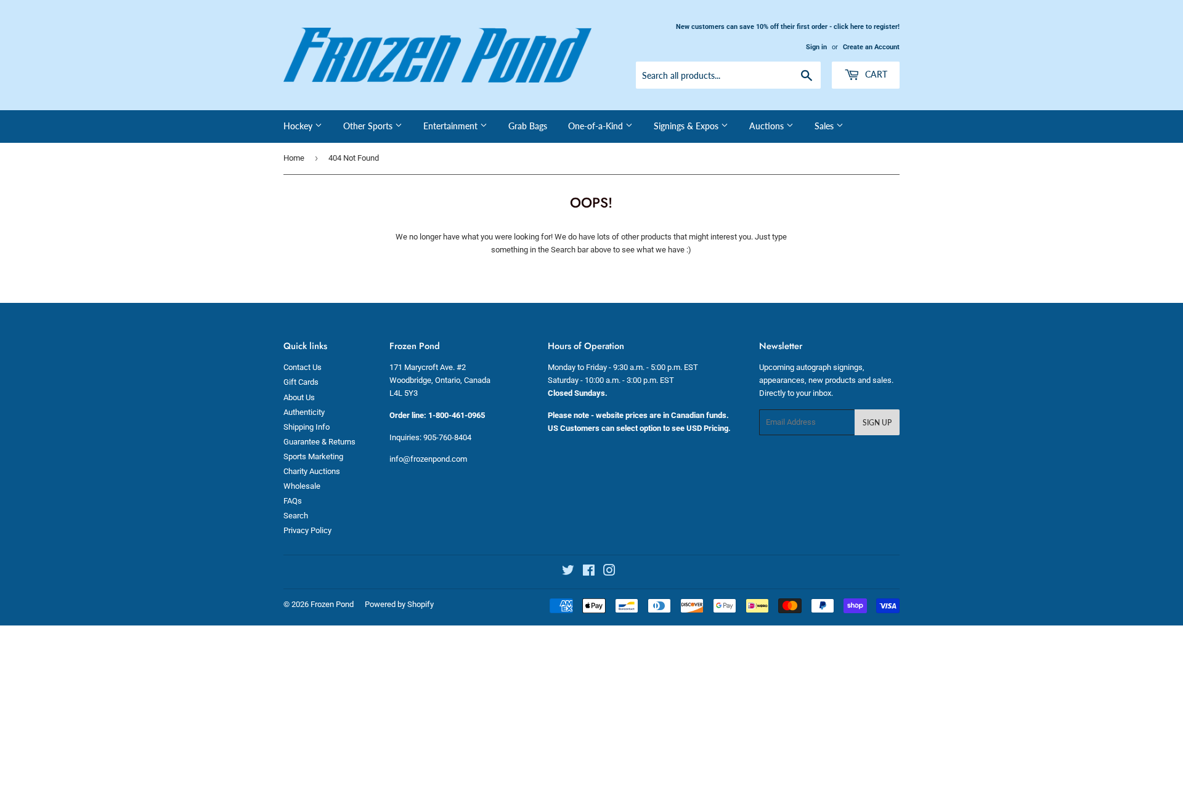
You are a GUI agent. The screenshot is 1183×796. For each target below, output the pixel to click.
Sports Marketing (313, 456)
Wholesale (301, 486)
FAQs (292, 500)
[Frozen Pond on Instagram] (609, 572)
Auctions (767, 126)
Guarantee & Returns (319, 441)
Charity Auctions (311, 471)
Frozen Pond (332, 604)
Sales (825, 126)
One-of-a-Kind (596, 126)
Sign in (816, 47)
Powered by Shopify (399, 604)
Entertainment (451, 126)
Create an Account (871, 47)
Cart (875, 74)
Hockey (299, 126)
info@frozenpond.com (428, 459)
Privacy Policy (307, 530)
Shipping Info (306, 427)
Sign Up (877, 422)
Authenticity (304, 412)
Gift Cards (301, 382)
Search (295, 515)
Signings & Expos (687, 126)
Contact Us (302, 367)
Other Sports (369, 126)
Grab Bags (527, 126)
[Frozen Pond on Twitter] (568, 572)
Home (293, 158)
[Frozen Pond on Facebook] (588, 572)
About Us (299, 397)
